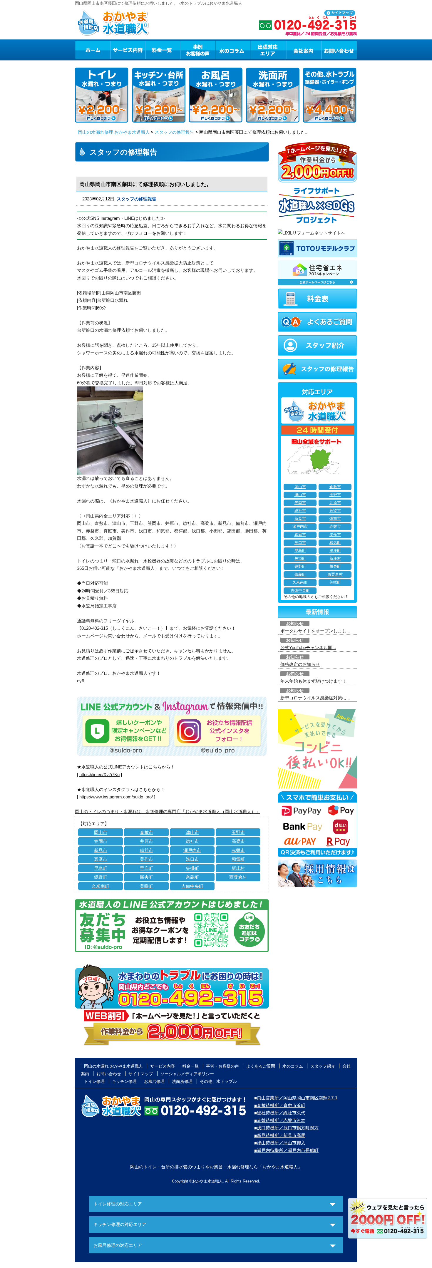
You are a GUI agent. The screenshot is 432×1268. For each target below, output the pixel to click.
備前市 (146, 850)
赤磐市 (238, 850)
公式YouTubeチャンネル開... (308, 647)
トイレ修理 (94, 1081)
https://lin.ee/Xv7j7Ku (99, 774)
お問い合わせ (339, 49)
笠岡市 (100, 841)
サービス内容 (127, 49)
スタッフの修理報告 (174, 132)
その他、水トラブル (218, 1081)
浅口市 (192, 859)
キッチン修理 (124, 1081)
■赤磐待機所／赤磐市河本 (279, 1120)
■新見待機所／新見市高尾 (279, 1135)
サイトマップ (140, 1073)
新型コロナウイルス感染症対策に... (315, 697)
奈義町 (192, 877)
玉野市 (238, 832)
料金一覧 (162, 49)
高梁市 (238, 841)
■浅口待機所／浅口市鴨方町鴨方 (286, 1127)
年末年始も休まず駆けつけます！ (313, 681)
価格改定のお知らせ (300, 664)
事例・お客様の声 (198, 49)
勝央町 (146, 877)
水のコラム (233, 49)
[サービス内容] (117, 49)
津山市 (192, 832)
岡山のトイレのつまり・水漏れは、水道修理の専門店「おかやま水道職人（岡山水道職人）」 (167, 811)
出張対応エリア (268, 49)
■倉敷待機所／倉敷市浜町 (279, 1105)
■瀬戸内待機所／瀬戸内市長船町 (286, 1150)
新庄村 (238, 868)
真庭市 (100, 859)
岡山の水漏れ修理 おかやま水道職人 (114, 132)
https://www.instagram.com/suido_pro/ (116, 796)
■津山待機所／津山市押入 (279, 1142)
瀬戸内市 (192, 850)
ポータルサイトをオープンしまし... (315, 630)
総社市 (192, 841)
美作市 (146, 859)
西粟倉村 (238, 877)
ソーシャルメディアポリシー (187, 1073)
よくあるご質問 (260, 1066)
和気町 (238, 859)
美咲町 (146, 886)
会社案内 (303, 49)
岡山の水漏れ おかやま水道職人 (113, 1066)
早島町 (100, 868)
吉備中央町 (192, 886)
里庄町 (146, 868)
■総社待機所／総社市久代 (279, 1112)
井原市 (146, 841)
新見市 (100, 850)
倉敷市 (146, 832)
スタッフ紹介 (322, 1066)
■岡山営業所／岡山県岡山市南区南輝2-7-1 (295, 1097)
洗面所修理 (182, 1081)
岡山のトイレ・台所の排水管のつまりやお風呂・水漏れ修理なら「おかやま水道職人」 (216, 1166)
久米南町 (100, 886)
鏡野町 (100, 877)
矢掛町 (192, 868)
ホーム (92, 49)
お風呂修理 (154, 1081)
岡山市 (100, 832)
